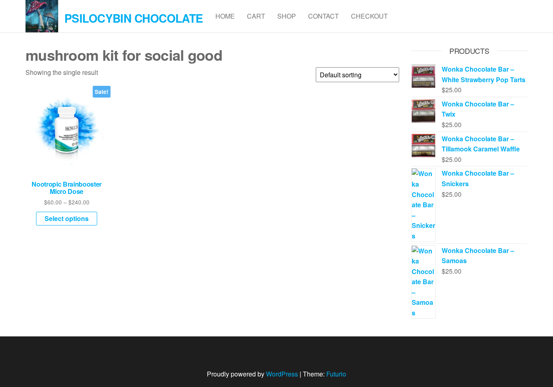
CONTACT (323, 16)
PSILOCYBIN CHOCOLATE (133, 18)
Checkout (369, 16)
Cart (256, 16)
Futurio (336, 373)
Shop (286, 16)
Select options (67, 218)
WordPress (282, 373)
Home (225, 16)
